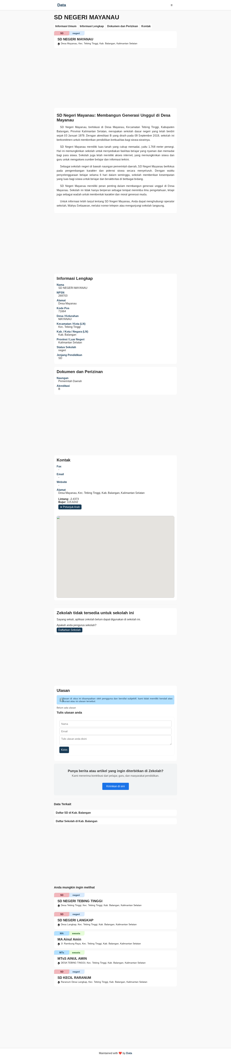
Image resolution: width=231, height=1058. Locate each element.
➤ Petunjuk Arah (70, 507)
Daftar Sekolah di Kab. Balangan (76, 821)
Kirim (64, 749)
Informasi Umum (65, 26)
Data (61, 5)
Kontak (146, 26)
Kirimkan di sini (115, 786)
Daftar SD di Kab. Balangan (73, 812)
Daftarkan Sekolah (69, 629)
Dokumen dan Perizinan (122, 26)
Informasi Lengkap (92, 26)
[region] (115, 77)
